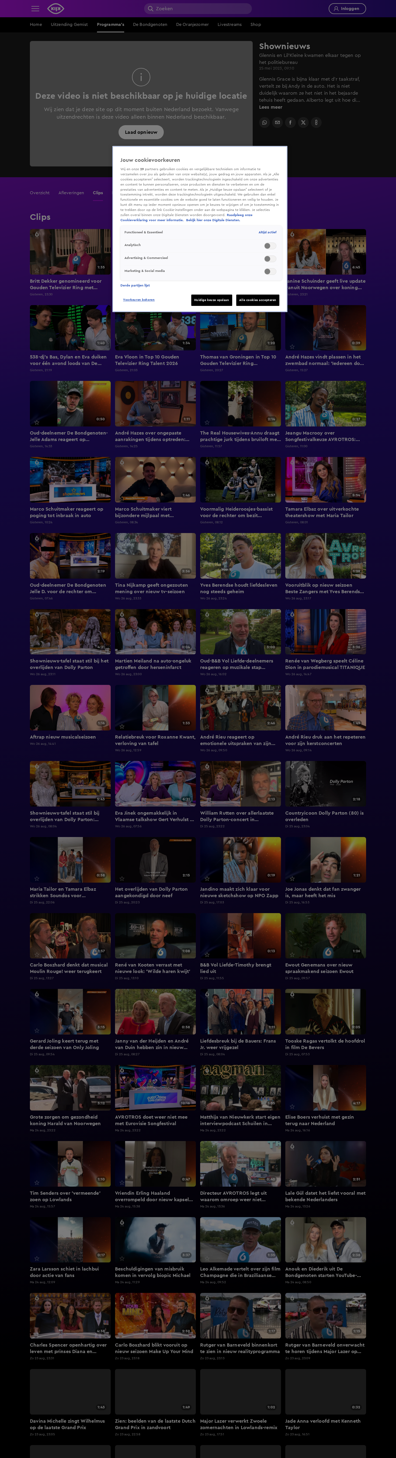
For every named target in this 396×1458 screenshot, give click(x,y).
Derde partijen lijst (135, 285)
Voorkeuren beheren (139, 299)
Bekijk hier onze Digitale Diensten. (213, 220)
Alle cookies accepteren (257, 300)
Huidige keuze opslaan (211, 300)
